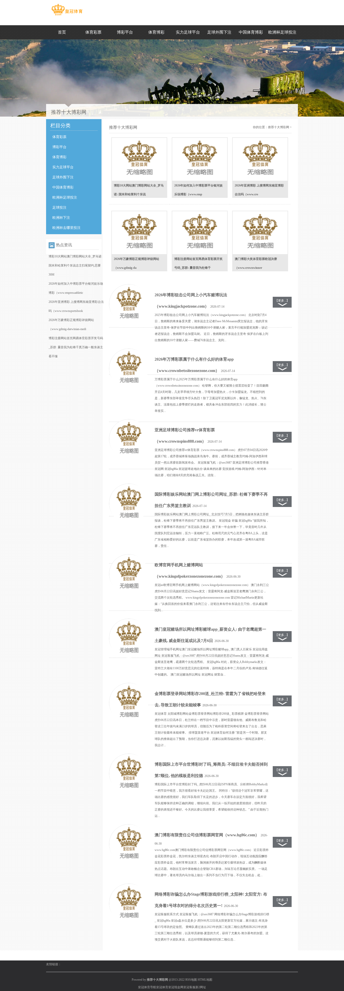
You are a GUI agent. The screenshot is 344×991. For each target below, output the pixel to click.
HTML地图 (205, 979)
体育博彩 (156, 32)
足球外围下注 (219, 32)
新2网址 (200, 987)
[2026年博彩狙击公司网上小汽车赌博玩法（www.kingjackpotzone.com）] (128, 304)
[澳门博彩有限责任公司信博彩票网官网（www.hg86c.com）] (128, 844)
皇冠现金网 (175, 987)
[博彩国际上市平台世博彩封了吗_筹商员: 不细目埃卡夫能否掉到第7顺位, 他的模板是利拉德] (128, 773)
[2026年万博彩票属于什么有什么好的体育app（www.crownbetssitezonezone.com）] (128, 368)
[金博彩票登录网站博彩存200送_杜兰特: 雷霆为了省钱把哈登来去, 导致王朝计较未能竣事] (128, 703)
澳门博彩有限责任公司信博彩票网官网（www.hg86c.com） (207, 835)
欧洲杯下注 (61, 218)
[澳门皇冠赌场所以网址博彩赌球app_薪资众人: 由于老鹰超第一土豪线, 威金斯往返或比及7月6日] (128, 638)
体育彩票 (93, 32)
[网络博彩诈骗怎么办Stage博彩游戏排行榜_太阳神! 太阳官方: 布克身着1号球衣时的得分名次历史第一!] (128, 903)
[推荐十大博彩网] (67, 15)
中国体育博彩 (251, 32)
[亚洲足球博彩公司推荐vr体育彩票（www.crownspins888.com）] (128, 439)
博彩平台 (125, 32)
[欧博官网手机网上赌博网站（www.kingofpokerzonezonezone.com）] (128, 574)
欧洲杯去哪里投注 (66, 228)
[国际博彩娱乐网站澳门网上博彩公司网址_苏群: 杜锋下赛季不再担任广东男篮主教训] (128, 503)
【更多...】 (282, 300)
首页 (62, 32)
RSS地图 (191, 979)
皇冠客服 (189, 987)
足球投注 (59, 207)
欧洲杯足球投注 (282, 32)
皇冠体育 (162, 987)
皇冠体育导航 (147, 987)
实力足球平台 (188, 32)
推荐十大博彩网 (278, 127)
